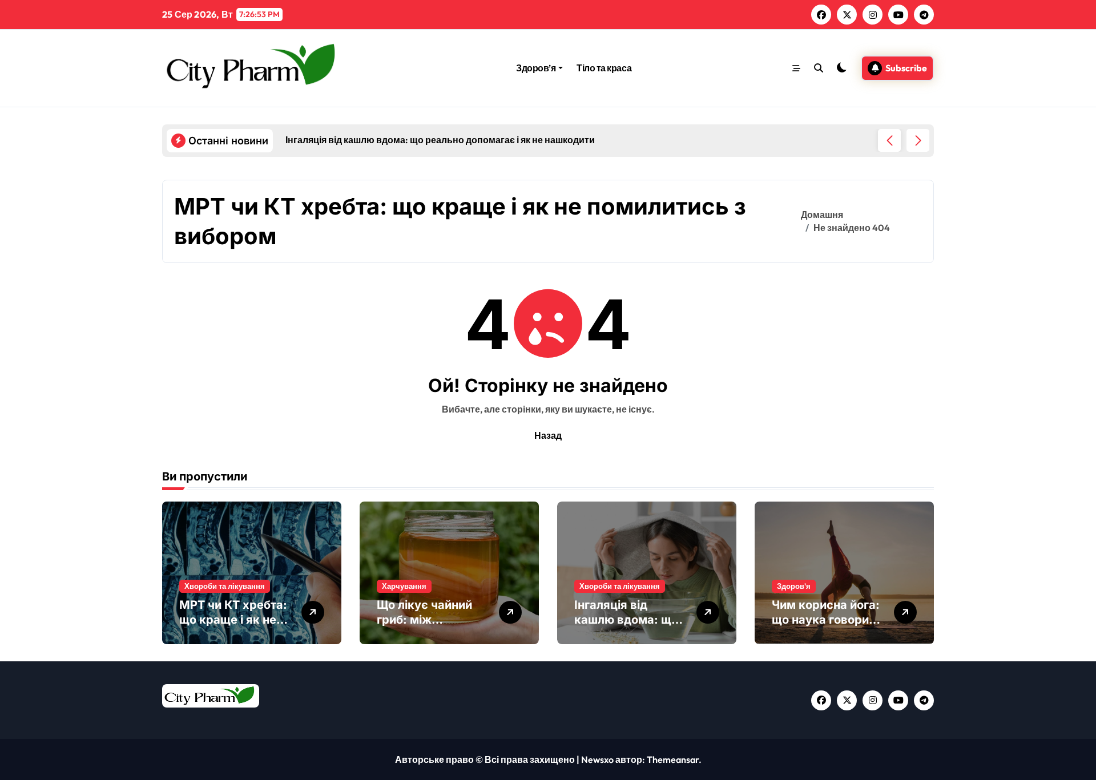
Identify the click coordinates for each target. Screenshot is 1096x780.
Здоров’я (535, 68)
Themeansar (673, 759)
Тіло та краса (604, 68)
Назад (548, 435)
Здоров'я (794, 586)
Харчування (404, 586)
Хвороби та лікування (224, 586)
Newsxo (597, 759)
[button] (917, 140)
